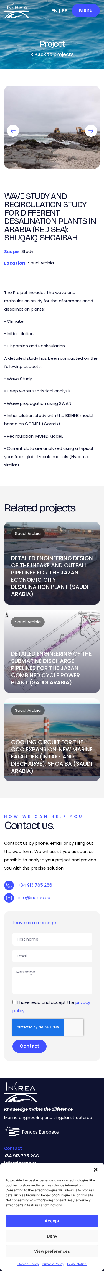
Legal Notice (77, 1264)
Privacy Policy (53, 1264)
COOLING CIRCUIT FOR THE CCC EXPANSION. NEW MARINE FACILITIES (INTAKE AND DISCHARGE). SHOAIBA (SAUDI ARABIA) (52, 756)
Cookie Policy (28, 1264)
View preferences (52, 1251)
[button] (95, 1169)
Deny (52, 1236)
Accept (52, 1220)
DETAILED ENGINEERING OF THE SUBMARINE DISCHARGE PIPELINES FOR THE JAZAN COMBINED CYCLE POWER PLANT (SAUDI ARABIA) (51, 668)
